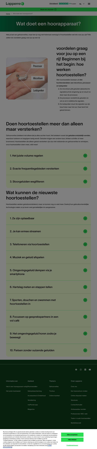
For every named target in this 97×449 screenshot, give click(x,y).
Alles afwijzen (72, 439)
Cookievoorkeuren (72, 445)
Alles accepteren (72, 434)
